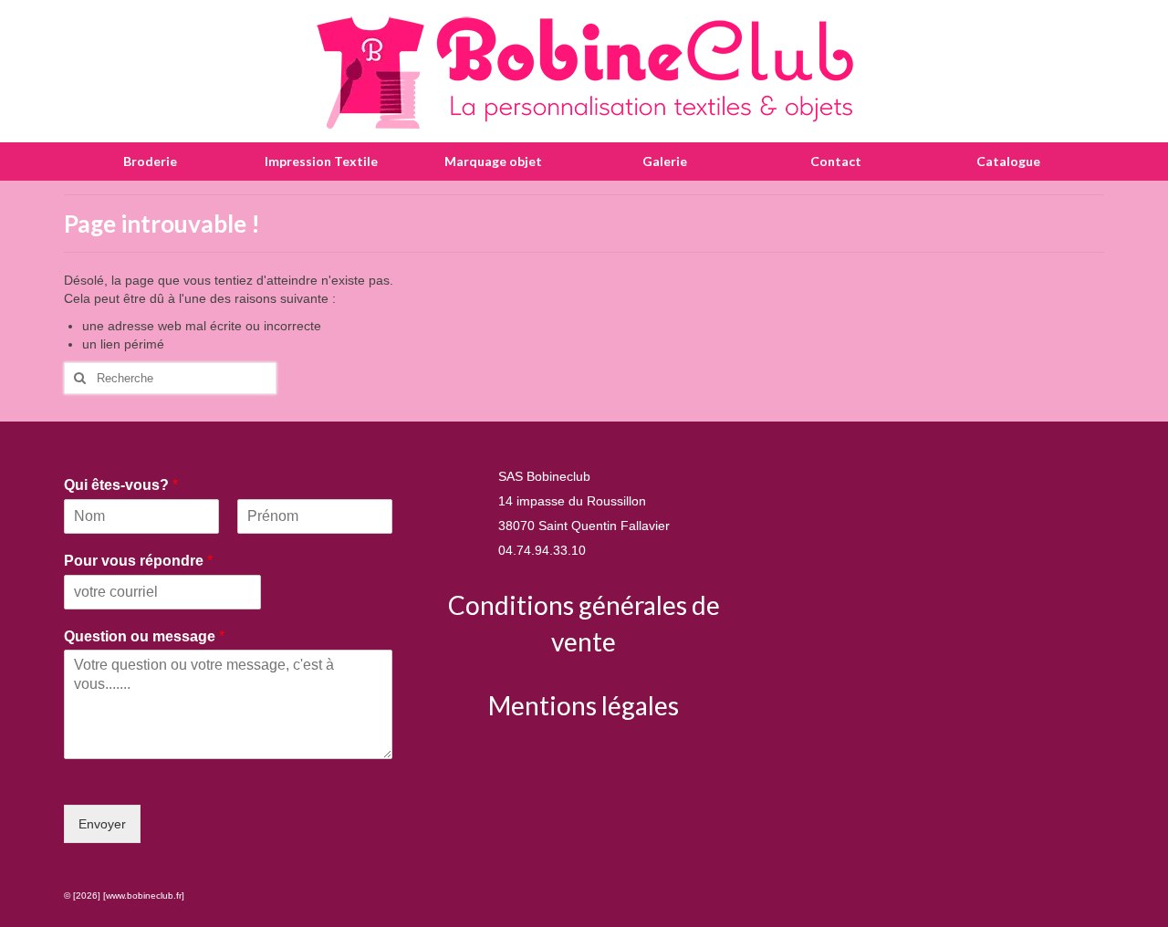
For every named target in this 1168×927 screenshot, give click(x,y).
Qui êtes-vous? (121, 485)
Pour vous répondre (138, 560)
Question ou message (144, 636)
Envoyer (102, 824)
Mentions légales (583, 705)
